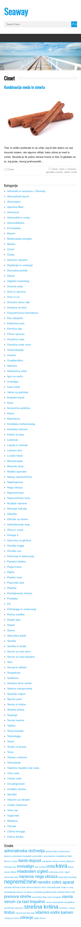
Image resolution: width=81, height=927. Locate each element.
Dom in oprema (16, 291)
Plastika (11, 587)
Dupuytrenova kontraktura (22, 312)
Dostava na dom (17, 307)
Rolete (11, 625)
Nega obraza (15, 487)
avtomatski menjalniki (21, 856)
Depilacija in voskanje (20, 265)
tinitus (9, 912)
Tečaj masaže (15, 730)
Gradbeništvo (15, 360)
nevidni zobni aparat (55, 882)
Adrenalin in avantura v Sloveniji (26, 191)
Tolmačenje (14, 762)
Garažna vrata (15, 339)
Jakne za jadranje (17, 392)
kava (61, 866)
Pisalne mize (14, 577)
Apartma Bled (15, 206)
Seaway (16, 11)
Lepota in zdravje (17, 445)
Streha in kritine (16, 704)
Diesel (11, 275)
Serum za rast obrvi (19, 651)
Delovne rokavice (17, 259)
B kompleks (14, 228)
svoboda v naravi (67, 908)
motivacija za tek (56, 872)
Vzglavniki (13, 815)
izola (50, 866)
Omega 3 (12, 535)
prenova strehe (17, 896)
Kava (10, 402)
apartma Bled (51, 851)
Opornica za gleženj (19, 540)
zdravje (26, 917)
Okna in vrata (15, 529)
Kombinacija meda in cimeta (24, 87)
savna (67, 896)
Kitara (10, 413)
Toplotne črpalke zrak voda (23, 767)
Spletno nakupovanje (19, 688)
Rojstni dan (14, 619)
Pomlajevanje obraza (19, 593)
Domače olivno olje (18, 302)
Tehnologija (14, 736)
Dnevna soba (15, 286)
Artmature (13, 212)
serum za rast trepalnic (24, 901)
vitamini (42, 912)
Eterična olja (14, 328)
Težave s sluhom (17, 757)
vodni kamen (61, 912)
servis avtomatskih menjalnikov (60, 902)
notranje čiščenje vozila (14, 887)
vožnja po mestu (11, 918)
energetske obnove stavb (53, 861)
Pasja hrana (14, 566)
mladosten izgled (32, 871)
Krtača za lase (15, 434)
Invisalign (12, 381)
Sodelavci (13, 677)
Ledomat (12, 439)
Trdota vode (14, 778)
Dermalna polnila (17, 270)
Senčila (11, 640)
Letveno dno (14, 450)
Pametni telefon (16, 561)
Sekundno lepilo (16, 635)
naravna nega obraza (38, 876)
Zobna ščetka (15, 836)
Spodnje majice (16, 693)
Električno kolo (15, 323)
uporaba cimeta (54, 172)
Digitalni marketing (18, 281)
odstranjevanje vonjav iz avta (60, 887)
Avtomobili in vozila (18, 217)
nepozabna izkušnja (67, 877)
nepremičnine (20, 881)
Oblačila (12, 513)
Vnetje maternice (17, 804)
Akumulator (14, 201)
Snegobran (13, 672)
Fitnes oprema (15, 333)
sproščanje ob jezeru (13, 908)
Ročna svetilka (15, 614)
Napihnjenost (15, 482)
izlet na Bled (40, 867)
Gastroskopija (15, 349)
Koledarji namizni (17, 429)
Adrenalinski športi (18, 196)
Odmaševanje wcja (18, 524)
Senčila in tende (16, 646)
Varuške (12, 794)
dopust (35, 860)
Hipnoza (12, 365)
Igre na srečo (15, 376)
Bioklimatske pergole (19, 238)
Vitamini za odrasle (18, 799)
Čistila (10, 254)
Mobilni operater (17, 471)
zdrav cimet (70, 172)
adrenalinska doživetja (24, 850)
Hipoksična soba (17, 371)
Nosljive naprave (17, 503)
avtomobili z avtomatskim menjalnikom (49, 856)
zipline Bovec (40, 918)
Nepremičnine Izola (18, 498)
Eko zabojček (15, 318)
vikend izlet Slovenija (25, 913)
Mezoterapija (15, 460)
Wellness (12, 820)
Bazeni (11, 233)
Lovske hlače (15, 455)
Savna (11, 630)
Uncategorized (15, 783)
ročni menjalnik (54, 897)
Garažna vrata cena (19, 344)
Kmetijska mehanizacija (21, 423)
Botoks (11, 243)
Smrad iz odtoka (17, 667)
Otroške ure (14, 550)
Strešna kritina (15, 709)
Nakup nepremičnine (19, 476)
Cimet (10, 169)
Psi (9, 603)
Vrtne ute (12, 810)
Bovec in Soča (10, 861)
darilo (23, 860)
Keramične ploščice (18, 408)
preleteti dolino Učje (66, 892)
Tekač (10, 741)
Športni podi (14, 699)
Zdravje (11, 826)
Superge (12, 714)
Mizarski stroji (15, 466)
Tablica (11, 725)
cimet (55, 169)
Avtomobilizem (15, 222)
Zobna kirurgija (16, 831)
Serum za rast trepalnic (21, 656)
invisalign (25, 866)
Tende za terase (16, 746)
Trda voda (13, 773)
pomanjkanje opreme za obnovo (18, 892)
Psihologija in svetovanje (21, 609)
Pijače (10, 572)
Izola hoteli (13, 386)
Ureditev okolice (16, 789)
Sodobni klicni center (19, 683)
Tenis (10, 752)
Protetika (12, 598)
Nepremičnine (15, 492)
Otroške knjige (15, 545)
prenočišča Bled (39, 897)
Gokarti (11, 355)
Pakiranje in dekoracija (20, 556)
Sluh (9, 662)
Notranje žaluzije (17, 508)
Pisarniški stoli (15, 582)
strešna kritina (41, 907)
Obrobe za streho (17, 519)
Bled (70, 856)
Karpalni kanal (15, 397)
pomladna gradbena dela (45, 892)
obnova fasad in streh (36, 887)
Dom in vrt (13, 296)
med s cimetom (67, 169)
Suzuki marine (15, 720)
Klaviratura (13, 418)
